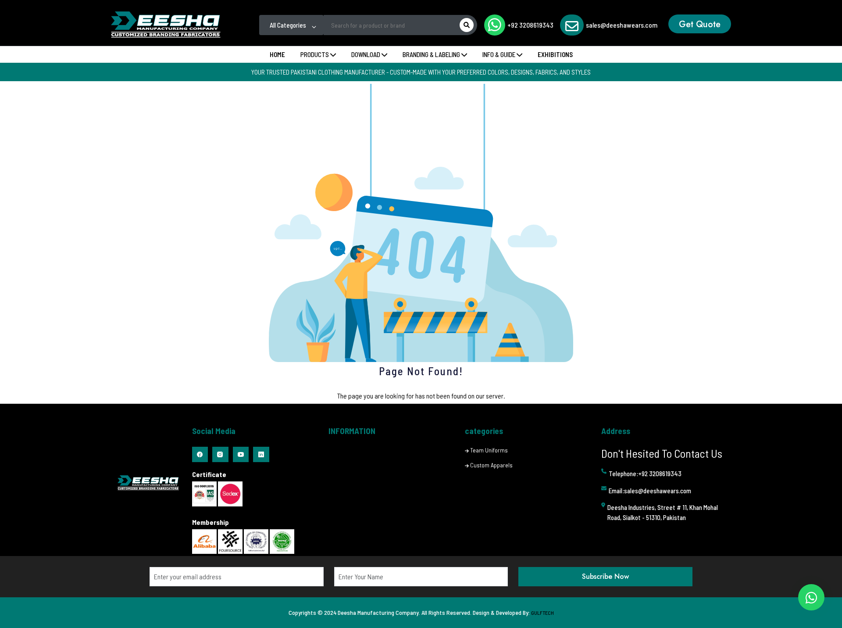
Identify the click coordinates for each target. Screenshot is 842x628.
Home (277, 54)
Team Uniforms (489, 450)
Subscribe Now (605, 576)
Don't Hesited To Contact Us (661, 453)
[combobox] (291, 25)
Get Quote (700, 24)
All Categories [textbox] (288, 25)
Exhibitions (555, 54)
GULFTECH (542, 613)
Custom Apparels (491, 465)
